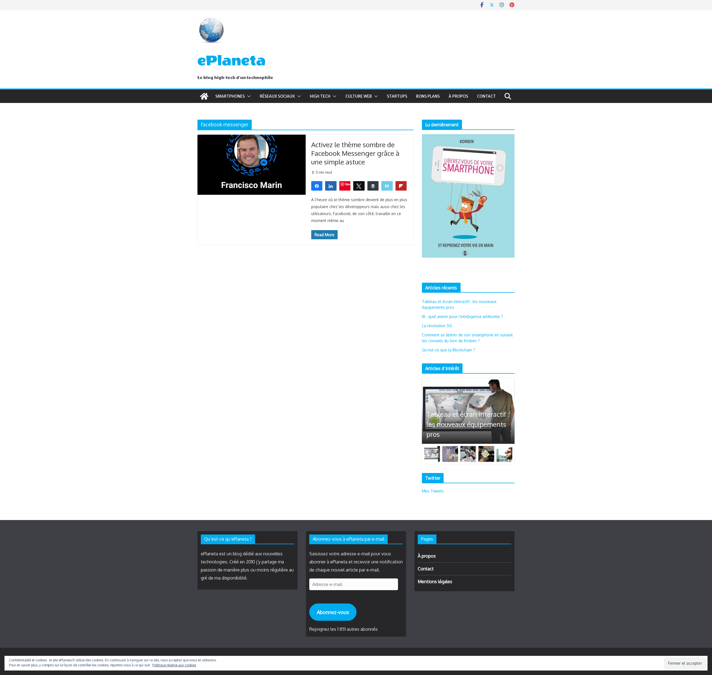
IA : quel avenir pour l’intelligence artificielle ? (462, 316)
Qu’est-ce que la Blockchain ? (448, 350)
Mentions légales (435, 581)
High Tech (320, 96)
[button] (248, 96)
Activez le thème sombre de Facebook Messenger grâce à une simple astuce (355, 153)
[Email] (387, 185)
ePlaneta (231, 60)
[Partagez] (317, 185)
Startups (397, 96)
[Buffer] (373, 185)
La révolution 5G (437, 325)
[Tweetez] (358, 185)
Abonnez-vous (333, 612)
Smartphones (230, 96)
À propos (458, 96)
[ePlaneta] (204, 96)
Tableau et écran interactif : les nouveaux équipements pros (468, 424)
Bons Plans (428, 96)
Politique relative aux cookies (174, 665)
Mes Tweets (433, 491)
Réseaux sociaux (277, 96)
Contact (486, 96)
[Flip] (401, 185)
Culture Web (358, 96)
